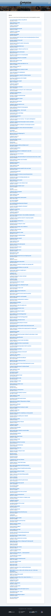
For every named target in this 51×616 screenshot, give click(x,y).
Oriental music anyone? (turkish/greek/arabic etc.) (19, 177)
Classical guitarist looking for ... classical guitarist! (19, 552)
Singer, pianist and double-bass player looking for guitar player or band (24, 334)
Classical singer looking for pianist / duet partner (19, 43)
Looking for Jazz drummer (15, 582)
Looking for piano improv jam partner (17, 261)
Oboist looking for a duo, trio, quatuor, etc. (18, 305)
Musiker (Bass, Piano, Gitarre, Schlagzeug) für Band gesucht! (21, 541)
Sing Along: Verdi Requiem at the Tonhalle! (18, 78)
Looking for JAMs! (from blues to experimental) (19, 343)
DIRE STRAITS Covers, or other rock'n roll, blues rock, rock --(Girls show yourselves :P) (24, 571)
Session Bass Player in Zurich (15, 139)
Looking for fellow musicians (15, 229)
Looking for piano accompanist (16, 191)
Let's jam (11, 188)
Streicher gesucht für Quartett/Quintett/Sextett (19, 532)
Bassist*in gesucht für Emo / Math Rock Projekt (19, 284)
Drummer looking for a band (15, 380)
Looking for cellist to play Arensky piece (18, 290)
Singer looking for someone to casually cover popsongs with (21, 264)
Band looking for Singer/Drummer (16, 337)
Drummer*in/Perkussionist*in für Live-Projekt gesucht (20, 255)
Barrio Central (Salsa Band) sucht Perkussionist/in (19, 465)
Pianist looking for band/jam (15, 302)
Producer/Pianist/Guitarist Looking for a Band (19, 69)
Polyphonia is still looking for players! (17, 594)
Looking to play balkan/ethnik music (17, 46)
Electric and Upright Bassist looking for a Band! (19, 407)
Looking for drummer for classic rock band (18, 276)
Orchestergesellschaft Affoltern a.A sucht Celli (19, 267)
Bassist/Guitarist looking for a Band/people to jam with (20, 150)
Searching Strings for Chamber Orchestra (18, 535)
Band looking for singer (14, 252)
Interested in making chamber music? (17, 185)
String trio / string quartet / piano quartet (18, 197)
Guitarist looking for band (15, 439)
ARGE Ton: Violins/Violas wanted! (16, 574)
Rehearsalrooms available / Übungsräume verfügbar (20, 401)
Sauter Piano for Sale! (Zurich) (16, 101)
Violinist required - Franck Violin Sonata (18, 462)
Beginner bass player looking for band (17, 450)
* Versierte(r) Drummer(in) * (15, 171)
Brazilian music (13, 386)
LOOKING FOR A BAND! (14, 34)
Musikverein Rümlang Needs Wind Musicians (18, 511)
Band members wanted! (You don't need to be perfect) (20, 293)
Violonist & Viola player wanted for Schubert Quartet (20, 75)
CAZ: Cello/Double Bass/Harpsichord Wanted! (18, 203)
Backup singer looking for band (16, 60)
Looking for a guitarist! (14, 212)
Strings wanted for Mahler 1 (15, 526)
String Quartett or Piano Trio (15, 447)
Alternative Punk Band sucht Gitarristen (17, 520)
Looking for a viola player (15, 31)
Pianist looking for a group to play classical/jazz (19, 340)
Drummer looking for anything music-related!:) (19, 415)
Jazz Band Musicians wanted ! (15, 555)
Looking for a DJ (13, 273)
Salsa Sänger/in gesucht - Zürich (16, 591)
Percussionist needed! (14, 485)
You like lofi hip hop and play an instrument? (18, 351)
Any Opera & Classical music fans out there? (18, 491)
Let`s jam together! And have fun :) (16, 220)
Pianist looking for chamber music (16, 383)
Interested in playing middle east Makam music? (19, 145)
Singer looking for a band (15, 22)
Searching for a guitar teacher (16, 517)
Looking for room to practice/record (17, 494)
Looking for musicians (14, 424)
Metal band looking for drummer (16, 86)
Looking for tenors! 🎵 (14, 136)
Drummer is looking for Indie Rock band (17, 95)
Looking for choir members (15, 354)
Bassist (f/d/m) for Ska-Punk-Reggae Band (18, 313)
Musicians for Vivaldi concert (15, 249)
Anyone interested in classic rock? (16, 287)
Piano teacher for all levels (15, 404)
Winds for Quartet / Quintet (15, 523)
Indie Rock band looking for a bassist (17, 281)
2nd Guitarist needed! (14, 372)
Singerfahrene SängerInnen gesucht (17, 482)
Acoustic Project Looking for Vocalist (17, 471)
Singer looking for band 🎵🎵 (15, 66)
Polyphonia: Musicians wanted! (16, 238)
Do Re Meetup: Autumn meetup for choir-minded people (21, 89)
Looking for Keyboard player (15, 549)
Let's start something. (14, 200)
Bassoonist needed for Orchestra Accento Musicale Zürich (21, 174)
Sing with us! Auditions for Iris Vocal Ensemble (19, 54)
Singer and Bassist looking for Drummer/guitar (19, 107)
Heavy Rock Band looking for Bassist (17, 421)
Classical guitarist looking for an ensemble (18, 57)
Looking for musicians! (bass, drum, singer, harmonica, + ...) (21, 577)
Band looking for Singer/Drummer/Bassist (18, 357)
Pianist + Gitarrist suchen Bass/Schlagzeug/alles (19, 474)
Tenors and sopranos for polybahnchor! (17, 72)
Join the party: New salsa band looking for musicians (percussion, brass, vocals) (25, 156)
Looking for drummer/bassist (15, 92)
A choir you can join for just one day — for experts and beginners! (22, 118)
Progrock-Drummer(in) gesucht (16, 28)
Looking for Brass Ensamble (15, 427)
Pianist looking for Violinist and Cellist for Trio (19, 63)
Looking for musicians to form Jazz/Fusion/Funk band (20, 567)
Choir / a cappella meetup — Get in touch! (18, 110)
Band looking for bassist (14, 488)
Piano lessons (12, 142)
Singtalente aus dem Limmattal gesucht (17, 558)
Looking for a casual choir (15, 209)
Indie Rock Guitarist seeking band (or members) (19, 299)
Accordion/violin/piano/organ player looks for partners (20, 345)
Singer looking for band (14, 165)
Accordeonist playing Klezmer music (17, 308)
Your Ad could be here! (14, 597)
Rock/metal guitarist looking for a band (17, 223)
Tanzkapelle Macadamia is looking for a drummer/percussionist (22, 124)
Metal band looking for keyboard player (17, 235)
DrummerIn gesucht (14, 456)
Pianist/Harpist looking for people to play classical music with (22, 325)
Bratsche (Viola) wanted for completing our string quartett (21, 412)
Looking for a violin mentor (15, 585)
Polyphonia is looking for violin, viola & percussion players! (21, 127)
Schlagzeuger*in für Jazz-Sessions (16, 153)
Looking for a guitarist (14, 83)
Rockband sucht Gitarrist (14, 162)
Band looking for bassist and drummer (17, 51)
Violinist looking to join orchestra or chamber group (20, 497)
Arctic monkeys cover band (15, 529)
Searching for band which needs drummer (18, 398)
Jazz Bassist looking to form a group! (17, 503)
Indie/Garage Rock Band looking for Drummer (18, 322)
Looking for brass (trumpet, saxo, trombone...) (19, 226)
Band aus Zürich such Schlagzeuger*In (17, 133)
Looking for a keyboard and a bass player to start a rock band (22, 121)
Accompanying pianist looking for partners (18, 392)
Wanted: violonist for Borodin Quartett (17, 244)
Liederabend (12, 514)
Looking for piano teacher (15, 506)
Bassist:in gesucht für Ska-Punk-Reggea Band (18, 316)
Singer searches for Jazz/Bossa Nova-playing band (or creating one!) (23, 328)
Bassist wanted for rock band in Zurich (17, 319)
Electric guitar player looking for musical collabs (19, 430)
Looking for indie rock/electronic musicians (18, 538)
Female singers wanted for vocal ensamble (18, 296)
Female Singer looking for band (16, 375)
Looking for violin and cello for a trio (17, 104)
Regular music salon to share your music (17, 360)
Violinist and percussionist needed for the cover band (20, 168)
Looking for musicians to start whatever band (18, 182)
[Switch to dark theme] (49, 3)
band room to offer (13, 564)
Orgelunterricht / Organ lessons (16, 436)
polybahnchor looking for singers (16, 98)
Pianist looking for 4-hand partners (16, 389)
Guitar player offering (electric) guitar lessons (19, 479)
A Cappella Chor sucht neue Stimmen (17, 459)
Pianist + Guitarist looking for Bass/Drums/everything (20, 468)
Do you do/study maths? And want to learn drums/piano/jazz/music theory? (24, 37)
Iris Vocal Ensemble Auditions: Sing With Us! (18, 19)
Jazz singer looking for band (15, 561)
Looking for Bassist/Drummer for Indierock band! (19, 366)
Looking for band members (15, 147)
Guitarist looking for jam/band (16, 348)
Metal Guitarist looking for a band (16, 232)
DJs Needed (12, 130)
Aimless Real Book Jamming (15, 433)
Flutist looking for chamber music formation (18, 159)
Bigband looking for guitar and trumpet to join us (19, 588)
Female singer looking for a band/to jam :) (18, 270)
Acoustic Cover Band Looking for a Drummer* (18, 206)
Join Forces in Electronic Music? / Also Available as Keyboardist (22, 214)
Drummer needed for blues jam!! (16, 40)
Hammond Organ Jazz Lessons (16, 546)
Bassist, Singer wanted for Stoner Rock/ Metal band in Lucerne (22, 363)
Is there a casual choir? (14, 25)
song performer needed (14, 331)
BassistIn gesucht (13, 453)
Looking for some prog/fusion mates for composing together (22, 217)
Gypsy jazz (12, 258)
